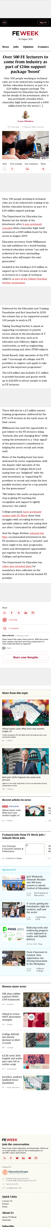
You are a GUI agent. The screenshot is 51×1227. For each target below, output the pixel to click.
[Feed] (4, 1158)
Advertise (6, 1220)
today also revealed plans (17, 566)
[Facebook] (10, 1158)
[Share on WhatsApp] (4, 612)
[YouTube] (29, 1158)
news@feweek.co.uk (13, 1188)
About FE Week (9, 1217)
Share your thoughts (25, 657)
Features (43, 46)
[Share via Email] (32, 612)
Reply (9, 648)
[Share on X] (18, 612)
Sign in (43, 22)
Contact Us (7, 1201)
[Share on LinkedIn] (25, 612)
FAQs (4, 1207)
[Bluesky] (17, 1158)
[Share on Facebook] (11, 612)
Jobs (16, 46)
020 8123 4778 (12, 1184)
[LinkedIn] (23, 1158)
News (5, 46)
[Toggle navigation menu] (4, 22)
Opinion (28, 46)
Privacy (5, 1204)
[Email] (35, 1158)
